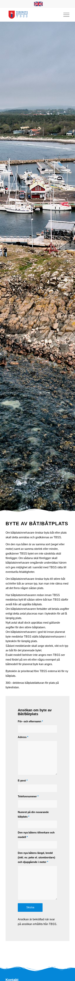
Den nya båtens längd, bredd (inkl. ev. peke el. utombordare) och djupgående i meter (36, 858)
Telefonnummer (28, 796)
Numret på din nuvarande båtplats (33, 814)
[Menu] (64, 15)
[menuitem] (38, 4)
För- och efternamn (30, 721)
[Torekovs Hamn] (31, 15)
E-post (23, 780)
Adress (23, 737)
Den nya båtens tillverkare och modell (36, 834)
